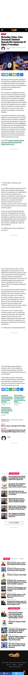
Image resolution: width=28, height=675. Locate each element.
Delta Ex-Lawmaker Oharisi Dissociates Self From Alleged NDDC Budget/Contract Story (12, 142)
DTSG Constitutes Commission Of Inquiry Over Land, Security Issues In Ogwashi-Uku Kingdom (19, 398)
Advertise (14, 664)
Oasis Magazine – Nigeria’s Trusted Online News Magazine (14, 662)
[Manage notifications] (24, 671)
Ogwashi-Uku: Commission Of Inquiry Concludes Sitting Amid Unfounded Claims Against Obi (7, 398)
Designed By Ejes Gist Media (15, 666)
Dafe (8, 48)
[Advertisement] (14, 14)
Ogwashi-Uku (5, 421)
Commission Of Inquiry (17, 420)
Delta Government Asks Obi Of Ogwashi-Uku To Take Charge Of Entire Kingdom (6, 410)
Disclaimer (20, 664)
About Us (9, 664)
